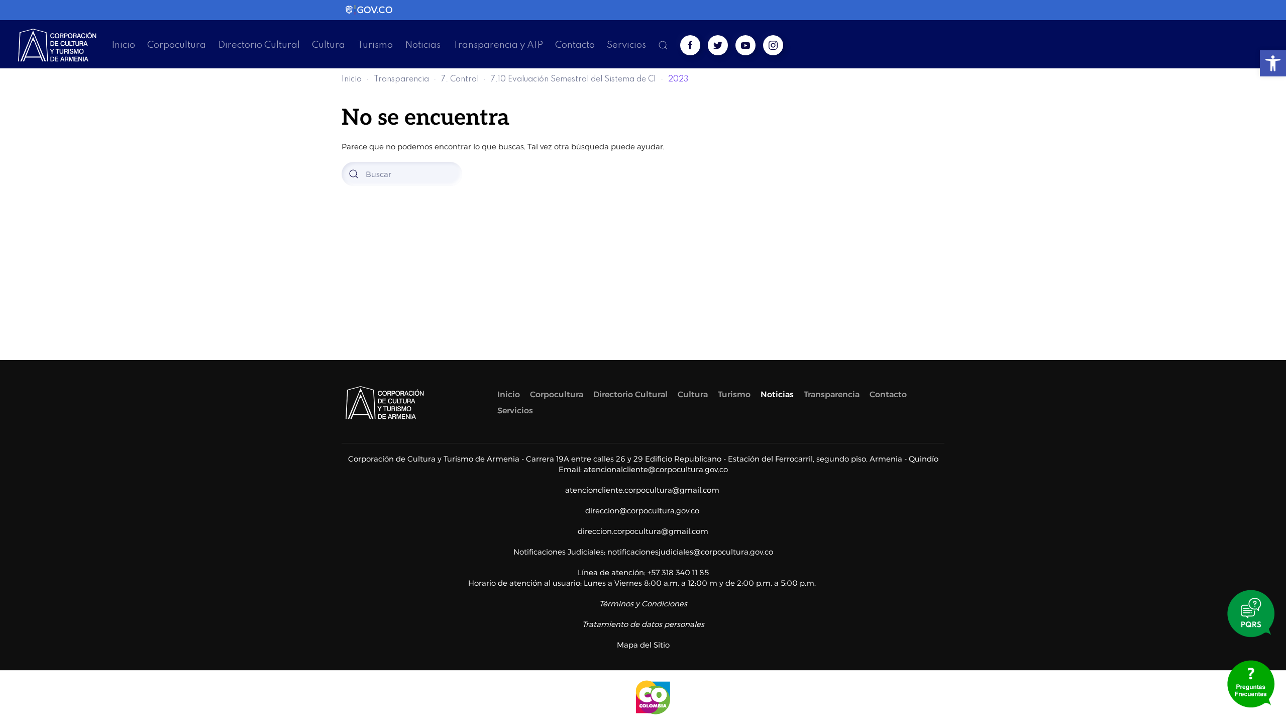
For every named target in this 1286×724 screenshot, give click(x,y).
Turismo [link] (375, 45)
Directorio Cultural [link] (259, 45)
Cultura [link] (328, 45)
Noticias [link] (423, 45)
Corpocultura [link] (176, 45)
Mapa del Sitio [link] (643, 645)
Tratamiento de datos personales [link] (643, 624)
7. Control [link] (460, 79)
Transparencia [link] (401, 79)
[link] (1273, 63)
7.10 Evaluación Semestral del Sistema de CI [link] (573, 79)
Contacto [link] (575, 45)
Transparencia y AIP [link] (498, 45)
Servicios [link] (626, 45)
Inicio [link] (123, 45)
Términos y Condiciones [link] (643, 603)
